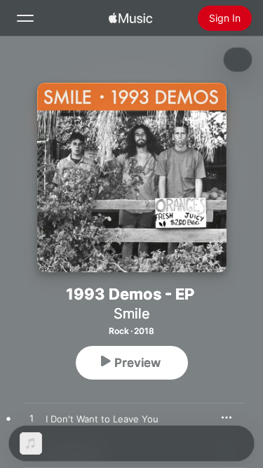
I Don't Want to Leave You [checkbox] (102, 418)
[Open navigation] (25, 18)
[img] (130, 18)
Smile (132, 313)
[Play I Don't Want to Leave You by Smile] (32, 419)
